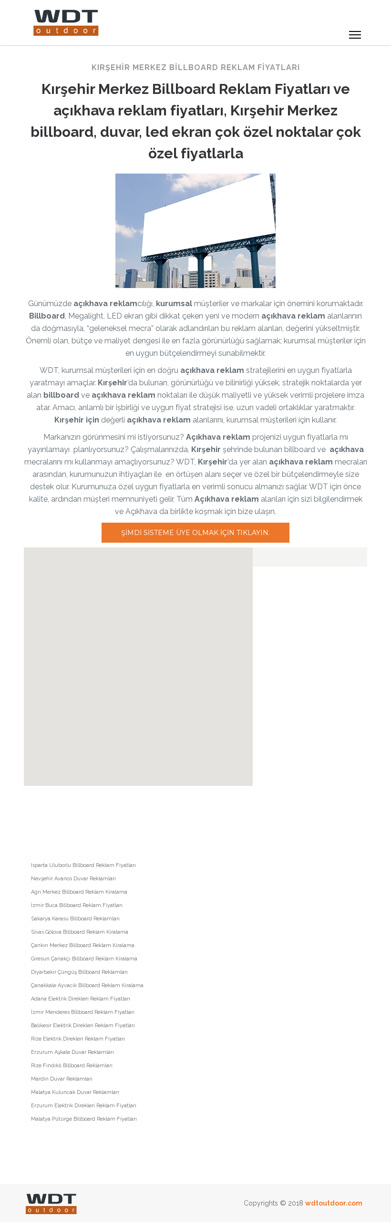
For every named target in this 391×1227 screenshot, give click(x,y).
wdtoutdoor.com (333, 1203)
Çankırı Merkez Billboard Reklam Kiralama (82, 945)
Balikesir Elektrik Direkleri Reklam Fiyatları (83, 1025)
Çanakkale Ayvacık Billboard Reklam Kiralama (87, 985)
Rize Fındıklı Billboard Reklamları (72, 1065)
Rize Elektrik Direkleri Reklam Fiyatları (78, 1039)
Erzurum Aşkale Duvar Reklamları (72, 1052)
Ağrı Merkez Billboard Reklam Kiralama (79, 892)
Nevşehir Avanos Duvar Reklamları (73, 879)
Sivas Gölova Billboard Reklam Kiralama (79, 932)
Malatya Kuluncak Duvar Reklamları (75, 1092)
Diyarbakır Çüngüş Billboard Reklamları (79, 972)
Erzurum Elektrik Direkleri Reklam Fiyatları (83, 1106)
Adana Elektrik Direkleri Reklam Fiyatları (80, 999)
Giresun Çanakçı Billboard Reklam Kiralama (84, 959)
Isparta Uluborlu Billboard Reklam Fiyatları (83, 865)
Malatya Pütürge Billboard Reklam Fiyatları (84, 1119)
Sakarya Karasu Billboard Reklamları (75, 919)
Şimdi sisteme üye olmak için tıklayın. (195, 532)
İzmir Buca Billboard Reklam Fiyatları (77, 905)
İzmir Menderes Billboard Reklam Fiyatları (82, 1012)
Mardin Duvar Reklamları (62, 1079)
